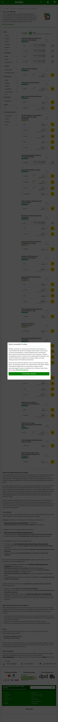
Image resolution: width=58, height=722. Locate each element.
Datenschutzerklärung (22, 370)
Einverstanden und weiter (29, 373)
